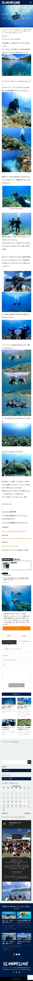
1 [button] (14, 954)
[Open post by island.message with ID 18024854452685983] (16, 843)
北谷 (29, 18)
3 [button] (19, 954)
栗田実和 (9, 575)
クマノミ (18, 17)
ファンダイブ (13, 18)
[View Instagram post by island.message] (29, 855)
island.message (16, 830)
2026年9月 (27, 813)
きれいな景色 (13, 17)
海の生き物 (24, 715)
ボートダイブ (19, 18)
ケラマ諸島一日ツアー (9, 711)
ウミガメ (9, 17)
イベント (23, 731)
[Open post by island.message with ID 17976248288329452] (16, 896)
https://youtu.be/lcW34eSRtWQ (10, 546)
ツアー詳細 (16, 628)
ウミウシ (20, 925)
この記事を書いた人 (7, 559)
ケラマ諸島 (22, 17)
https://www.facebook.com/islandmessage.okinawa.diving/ (16, 538)
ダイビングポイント (6, 947)
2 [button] (16, 954)
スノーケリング (8, 18)
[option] (17, 930)
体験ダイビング (25, 18)
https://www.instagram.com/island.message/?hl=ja (14, 531)
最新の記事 (17, 559)
